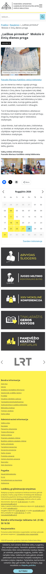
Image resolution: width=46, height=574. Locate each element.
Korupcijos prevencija (8, 450)
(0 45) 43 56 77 (40, 506)
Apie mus (4, 384)
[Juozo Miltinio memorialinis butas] (23, 286)
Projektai (4, 396)
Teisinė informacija (7, 432)
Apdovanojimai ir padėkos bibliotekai (14, 405)
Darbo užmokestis (7, 444)
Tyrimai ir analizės (7, 411)
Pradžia (4, 25)
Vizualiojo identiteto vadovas (11, 399)
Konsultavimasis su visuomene (11, 480)
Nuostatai (4, 426)
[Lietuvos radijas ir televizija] (23, 361)
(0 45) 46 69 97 (20, 511)
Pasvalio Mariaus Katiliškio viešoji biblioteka (21, 79)
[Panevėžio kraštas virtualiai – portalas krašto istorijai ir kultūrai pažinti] (23, 349)
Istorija (3, 387)
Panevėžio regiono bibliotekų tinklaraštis (19, 73)
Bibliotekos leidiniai (8, 408)
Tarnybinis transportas (9, 447)
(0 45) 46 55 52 (19, 513)
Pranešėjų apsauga (7, 456)
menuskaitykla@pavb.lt (9, 515)
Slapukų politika (28, 565)
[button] (20, 6)
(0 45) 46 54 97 (23, 502)
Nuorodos (4, 462)
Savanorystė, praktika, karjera (11, 393)
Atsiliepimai (5, 483)
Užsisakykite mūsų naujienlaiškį (27, 534)
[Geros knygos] (23, 328)
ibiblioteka (20, 499)
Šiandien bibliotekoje (32, 241)
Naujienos (14, 25)
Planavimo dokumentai (9, 429)
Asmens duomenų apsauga (10, 459)
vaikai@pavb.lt (12, 508)
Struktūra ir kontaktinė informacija (12, 390)
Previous (2, 362)
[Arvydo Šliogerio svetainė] (23, 265)
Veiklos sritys (5, 423)
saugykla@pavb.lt (39, 511)
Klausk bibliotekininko (8, 474)
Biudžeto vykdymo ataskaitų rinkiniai (13, 441)
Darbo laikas (5, 414)
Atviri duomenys (6, 465)
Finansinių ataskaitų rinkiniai (10, 438)
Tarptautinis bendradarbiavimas (12, 402)
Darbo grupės (6, 453)
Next (43, 362)
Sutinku (26, 571)
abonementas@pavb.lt (9, 504)
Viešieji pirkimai (6, 435)
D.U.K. (3, 477)
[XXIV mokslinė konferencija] (23, 307)
